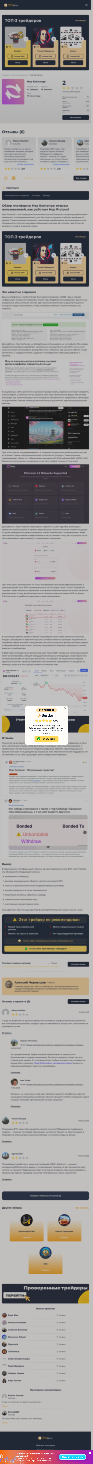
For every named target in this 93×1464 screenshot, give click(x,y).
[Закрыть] (90, 1453)
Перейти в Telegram (72, 1457)
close (65, 708)
